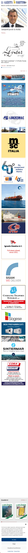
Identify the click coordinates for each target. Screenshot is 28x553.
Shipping (3, 33)
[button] (26, 524)
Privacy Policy (17, 551)
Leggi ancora (14, 63)
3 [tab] (4, 67)
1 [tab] (1, 67)
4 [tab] (5, 67)
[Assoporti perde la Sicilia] (14, 17)
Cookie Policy (10, 551)
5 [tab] (6, 67)
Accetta (14, 539)
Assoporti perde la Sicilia (11, 29)
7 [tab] (9, 67)
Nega (14, 544)
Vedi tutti (22, 71)
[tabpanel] (14, 63)
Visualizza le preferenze (14, 548)
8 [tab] (10, 67)
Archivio (23, 500)
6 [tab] (8, 67)
